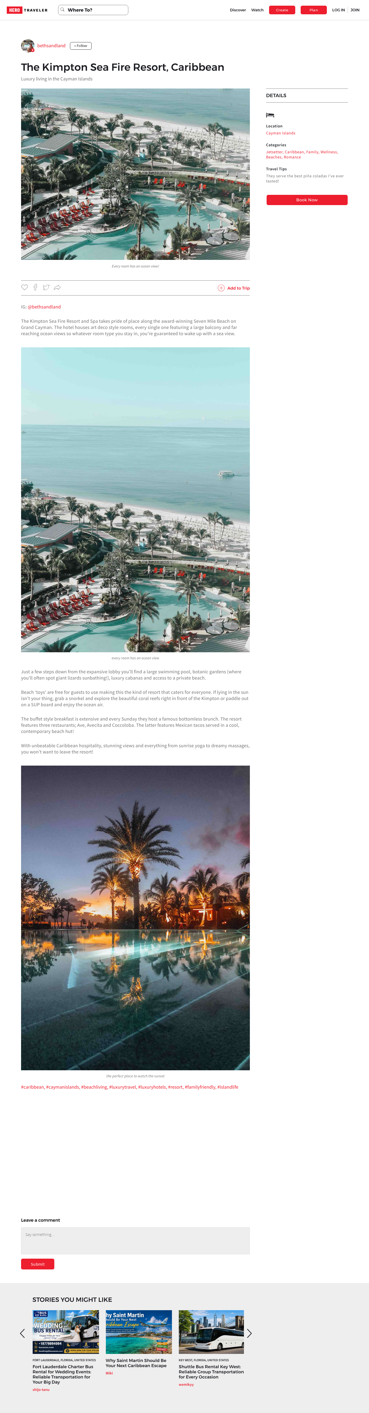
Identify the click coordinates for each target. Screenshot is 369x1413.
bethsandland (51, 45)
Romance (292, 157)
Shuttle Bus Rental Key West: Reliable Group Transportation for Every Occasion (211, 1372)
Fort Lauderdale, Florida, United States (64, 1360)
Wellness (329, 152)
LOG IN (338, 10)
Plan (314, 10)
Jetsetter (274, 152)
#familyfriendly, (201, 1087)
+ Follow (81, 46)
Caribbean (294, 152)
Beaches (273, 157)
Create (282, 10)
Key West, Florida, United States (204, 1360)
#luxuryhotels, (153, 1087)
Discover (238, 10)
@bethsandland (44, 307)
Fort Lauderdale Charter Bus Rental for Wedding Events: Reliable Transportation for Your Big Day (63, 1374)
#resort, (176, 1087)
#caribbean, (33, 1087)
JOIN (355, 10)
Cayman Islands (281, 133)
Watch (257, 10)
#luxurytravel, (123, 1087)
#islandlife (228, 1087)
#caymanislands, (63, 1087)
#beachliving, (95, 1087)
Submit (38, 1264)
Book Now (307, 199)
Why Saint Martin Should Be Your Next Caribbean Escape (136, 1363)
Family (312, 152)
